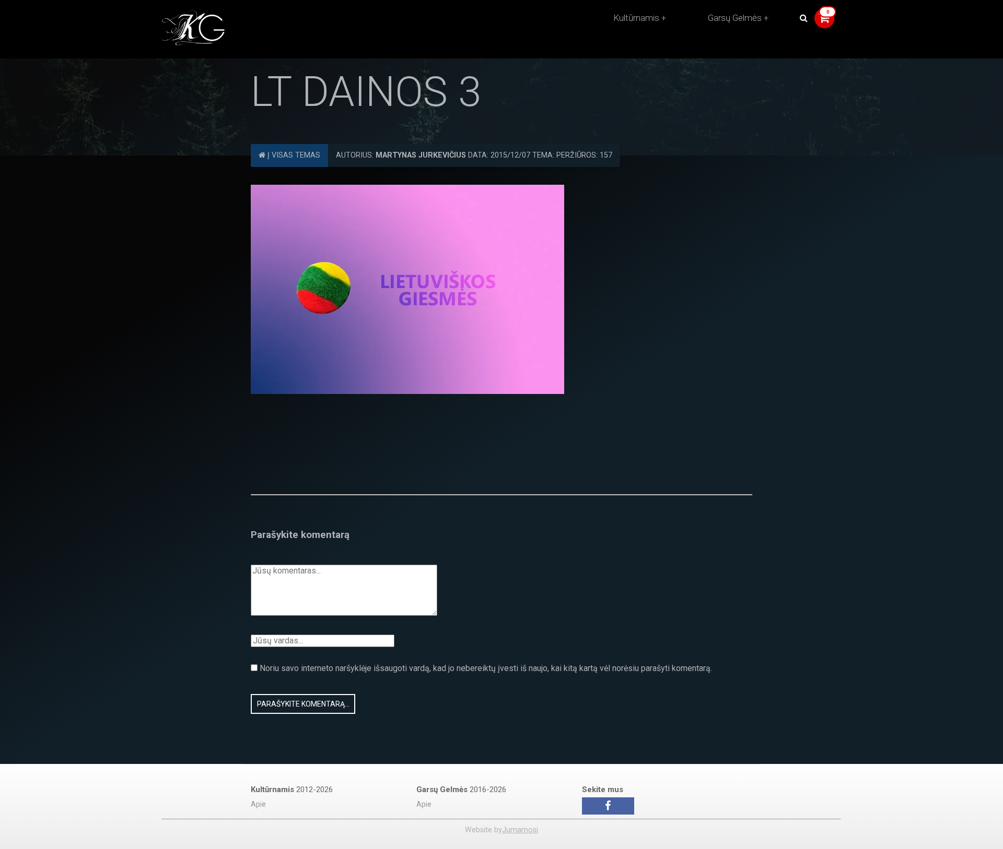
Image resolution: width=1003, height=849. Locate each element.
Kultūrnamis (636, 18)
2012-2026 (292, 789)
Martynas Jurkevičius (421, 155)
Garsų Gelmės (735, 18)
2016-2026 (461, 789)
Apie (258, 804)
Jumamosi (520, 830)
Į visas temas (292, 155)
